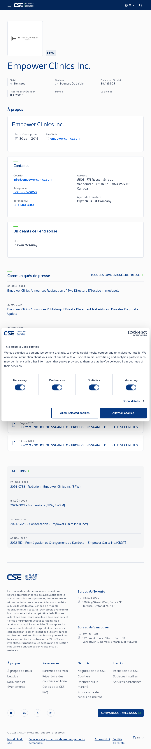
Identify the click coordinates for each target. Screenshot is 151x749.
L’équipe (12, 676)
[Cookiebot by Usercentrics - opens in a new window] (131, 333)
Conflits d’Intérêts (119, 741)
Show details (131, 401)
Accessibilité (102, 739)
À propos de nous (19, 671)
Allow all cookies (123, 412)
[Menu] (9, 5)
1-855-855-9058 (25, 192)
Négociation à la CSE (92, 671)
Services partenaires (127, 682)
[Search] (141, 5)
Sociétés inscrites (125, 676)
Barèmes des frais (55, 671)
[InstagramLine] (51, 713)
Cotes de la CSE (53, 686)
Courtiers (84, 676)
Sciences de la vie (72, 83)
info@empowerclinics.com (32, 179)
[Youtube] (11, 713)
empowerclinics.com (65, 138)
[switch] (57, 387)
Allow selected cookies (74, 412)
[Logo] (24, 5)
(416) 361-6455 (23, 204)
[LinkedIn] (24, 713)
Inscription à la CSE (125, 671)
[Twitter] (37, 713)
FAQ (45, 692)
